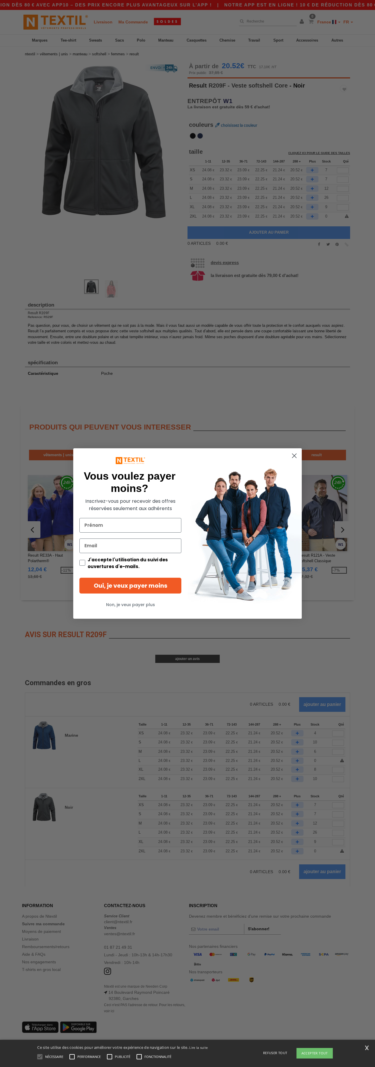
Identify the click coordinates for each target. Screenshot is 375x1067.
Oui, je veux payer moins (130, 586)
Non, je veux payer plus (130, 605)
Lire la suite (198, 1047)
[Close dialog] (294, 456)
